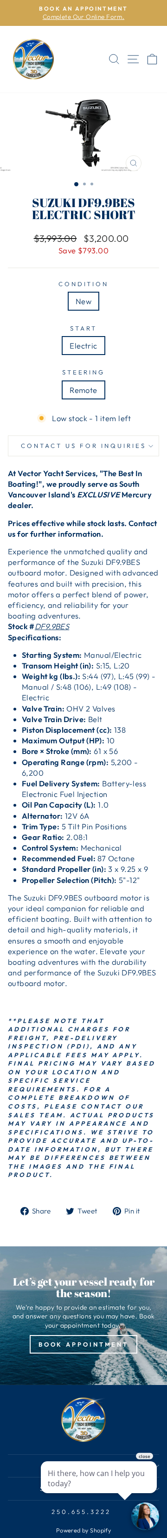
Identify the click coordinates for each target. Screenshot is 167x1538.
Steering (83, 372)
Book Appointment (83, 1344)
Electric (83, 345)
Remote (83, 390)
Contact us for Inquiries (83, 445)
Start (83, 328)
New (83, 301)
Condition (83, 284)
